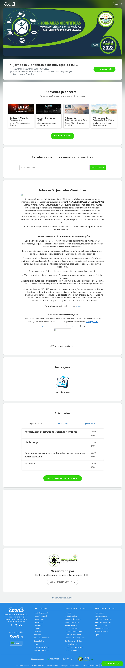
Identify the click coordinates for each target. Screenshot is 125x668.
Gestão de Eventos (71, 625)
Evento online (39, 619)
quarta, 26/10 (90, 423)
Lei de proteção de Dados (70, 665)
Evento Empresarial (41, 613)
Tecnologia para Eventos (73, 635)
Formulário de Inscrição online (75, 638)
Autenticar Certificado (103, 629)
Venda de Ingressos (72, 622)
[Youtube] (20, 626)
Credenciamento (71, 650)
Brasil (16, 643)
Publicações (69, 613)
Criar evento (99, 613)
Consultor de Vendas (102, 622)
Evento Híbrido (39, 622)
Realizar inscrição (104, 69)
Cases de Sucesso (101, 616)
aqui (78, 306)
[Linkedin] (12, 626)
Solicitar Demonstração (103, 619)
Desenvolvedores (101, 632)
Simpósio (37, 629)
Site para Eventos (71, 644)
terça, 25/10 (63, 423)
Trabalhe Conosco (23, 665)
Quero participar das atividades (62, 478)
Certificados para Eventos (74, 647)
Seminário (37, 632)
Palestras (37, 644)
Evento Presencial (40, 616)
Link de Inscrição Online (73, 641)
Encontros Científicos (41, 647)
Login (117, 4)
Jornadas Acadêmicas (41, 638)
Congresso (38, 625)
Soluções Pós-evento (72, 629)
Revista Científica (71, 616)
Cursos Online (39, 641)
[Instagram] (16, 626)
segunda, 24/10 (35, 423)
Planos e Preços (101, 625)
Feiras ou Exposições (41, 650)
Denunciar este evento (64, 598)
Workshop (37, 635)
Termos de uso (52, 665)
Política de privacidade (90, 665)
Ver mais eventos (62, 136)
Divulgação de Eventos (73, 619)
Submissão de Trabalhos (73, 632)
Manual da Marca (38, 665)
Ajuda (97, 635)
